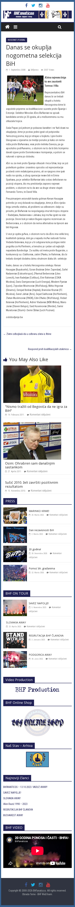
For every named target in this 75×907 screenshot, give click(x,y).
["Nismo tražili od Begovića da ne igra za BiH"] (32, 367)
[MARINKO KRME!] (15, 509)
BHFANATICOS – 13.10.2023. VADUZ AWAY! (25, 787)
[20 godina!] (15, 547)
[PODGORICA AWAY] (15, 653)
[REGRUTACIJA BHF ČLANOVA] (15, 634)
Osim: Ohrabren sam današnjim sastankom (30, 465)
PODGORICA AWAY (40, 654)
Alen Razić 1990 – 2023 (15, 803)
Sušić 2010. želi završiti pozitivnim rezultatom (31, 484)
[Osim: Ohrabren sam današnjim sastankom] (32, 424)
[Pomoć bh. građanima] (15, 566)
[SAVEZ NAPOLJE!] (15, 601)
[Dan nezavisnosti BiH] (15, 528)
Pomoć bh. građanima (42, 568)
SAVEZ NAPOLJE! (39, 603)
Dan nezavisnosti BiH (41, 530)
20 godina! (35, 549)
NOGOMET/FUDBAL (16, 40)
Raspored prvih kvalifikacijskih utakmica (50, 349)
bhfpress (35, 70)
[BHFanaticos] (37, 12)
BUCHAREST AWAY (13, 815)
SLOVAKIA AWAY (16, 622)
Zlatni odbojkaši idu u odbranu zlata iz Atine (27, 333)
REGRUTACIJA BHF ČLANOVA (46, 635)
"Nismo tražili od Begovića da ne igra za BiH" (36, 408)
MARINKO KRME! (39, 511)
